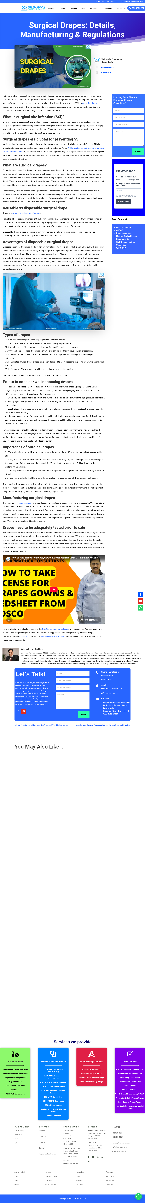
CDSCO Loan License (53, 1105)
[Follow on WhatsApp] (140, 608)
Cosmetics (121, 245)
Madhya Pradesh (50, 1184)
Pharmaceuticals (123, 233)
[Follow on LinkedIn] (88, 1161)
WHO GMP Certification (15, 1094)
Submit (138, 151)
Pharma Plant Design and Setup (15, 1069)
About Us (108, 8)
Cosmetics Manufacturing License (129, 1069)
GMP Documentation (125, 242)
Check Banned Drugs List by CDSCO (130, 1094)
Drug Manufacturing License (15, 1077)
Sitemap (41, 1148)
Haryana (48, 1172)
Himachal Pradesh (51, 1176)
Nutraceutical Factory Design (91, 1082)
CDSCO (119, 230)
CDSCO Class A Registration (53, 1086)
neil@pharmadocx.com (119, 1151)
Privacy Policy (19, 1130)
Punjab (78, 1176)
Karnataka (48, 1180)
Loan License (15, 1090)
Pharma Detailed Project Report (15, 1073)
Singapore (109, 1184)
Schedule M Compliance (15, 1086)
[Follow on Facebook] (140, 594)
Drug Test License (15, 1082)
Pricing (74, 8)
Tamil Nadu (79, 1184)
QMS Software (130, 1086)
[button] (138, 1196)
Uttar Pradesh (110, 1176)
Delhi (16, 1180)
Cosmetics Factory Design (91, 1073)
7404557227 (98, 1)
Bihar (16, 1176)
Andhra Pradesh (19, 1172)
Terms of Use (18, 1135)
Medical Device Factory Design (91, 1077)
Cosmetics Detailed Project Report (130, 1098)
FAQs (16, 1143)
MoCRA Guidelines (129, 1090)
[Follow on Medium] (97, 1157)
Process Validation (53, 1116)
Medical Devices (123, 227)
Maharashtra (80, 1172)
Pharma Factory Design (91, 1069)
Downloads (95, 8)
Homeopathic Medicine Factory (130, 1073)
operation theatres (90, 103)
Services (52, 8)
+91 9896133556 (107, 675)
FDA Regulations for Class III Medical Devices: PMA (36, 1012)
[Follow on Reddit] (102, 1157)
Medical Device (107, 67)
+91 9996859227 (107, 680)
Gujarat (16, 1184)
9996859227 (112, 1)
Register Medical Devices (47, 1154)
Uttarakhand (110, 1180)
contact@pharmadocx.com (132, 1)
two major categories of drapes (26, 213)
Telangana (109, 1172)
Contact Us (121, 8)
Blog (83, 8)
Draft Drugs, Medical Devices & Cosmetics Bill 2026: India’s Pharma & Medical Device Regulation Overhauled (57, 831)
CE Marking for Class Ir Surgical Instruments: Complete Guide (40, 921)
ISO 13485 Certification (53, 1097)
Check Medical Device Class (130, 1082)
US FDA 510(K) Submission (53, 1101)
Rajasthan (79, 1180)
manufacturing (24, 503)
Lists (64, 8)
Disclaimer (17, 1139)
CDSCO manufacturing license (55, 629)
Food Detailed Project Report (129, 1102)
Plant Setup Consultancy (130, 1077)
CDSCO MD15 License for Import (53, 1082)
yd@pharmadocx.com (109, 693)
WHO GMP (121, 248)
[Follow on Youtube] (140, 601)
